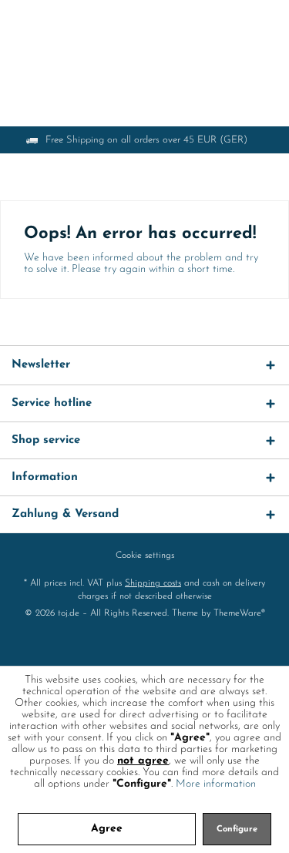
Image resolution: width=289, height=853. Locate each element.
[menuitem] (145, 555)
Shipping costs (153, 583)
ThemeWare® (239, 613)
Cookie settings (145, 555)
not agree (143, 761)
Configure (237, 829)
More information (216, 784)
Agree (107, 829)
